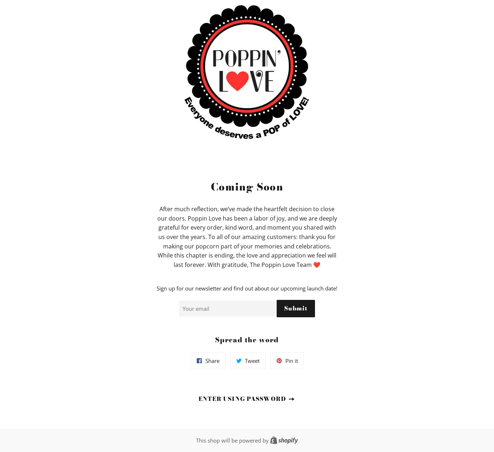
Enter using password (243, 398)
